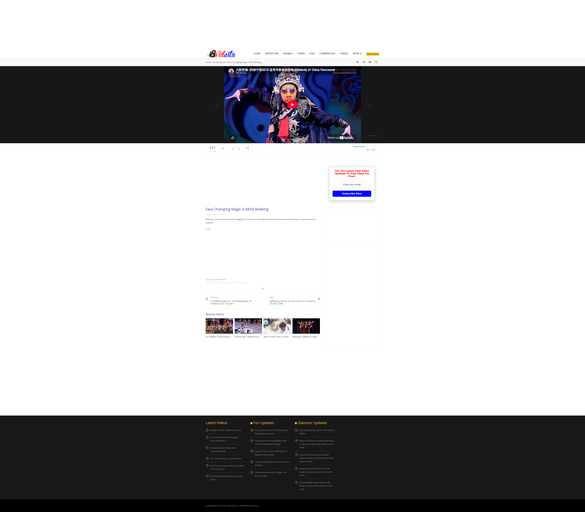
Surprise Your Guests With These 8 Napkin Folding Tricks (271, 453)
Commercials (327, 53)
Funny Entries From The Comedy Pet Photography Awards (271, 432)
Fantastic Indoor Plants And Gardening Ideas (222, 449)
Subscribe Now (352, 193)
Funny (301, 53)
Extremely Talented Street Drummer (254, 336)
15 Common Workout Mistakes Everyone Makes (224, 439)
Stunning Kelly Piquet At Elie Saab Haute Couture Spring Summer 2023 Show (315, 486)
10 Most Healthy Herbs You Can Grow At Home (272, 463)
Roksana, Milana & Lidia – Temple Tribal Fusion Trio (319, 336)
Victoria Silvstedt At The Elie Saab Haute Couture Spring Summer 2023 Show (315, 472)
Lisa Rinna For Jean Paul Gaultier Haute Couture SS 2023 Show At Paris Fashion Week (316, 458)
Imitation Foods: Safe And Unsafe (225, 430)
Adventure (272, 53)
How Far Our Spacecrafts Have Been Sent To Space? (227, 467)
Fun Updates (263, 422)
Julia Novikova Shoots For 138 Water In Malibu (317, 432)
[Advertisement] (292, 24)
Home (257, 53)
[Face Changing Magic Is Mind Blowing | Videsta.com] (221, 53)
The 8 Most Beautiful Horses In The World (226, 478)
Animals (288, 53)
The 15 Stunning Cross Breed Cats (225, 458)
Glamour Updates (312, 422)
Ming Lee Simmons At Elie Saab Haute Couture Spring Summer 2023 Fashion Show (316, 444)
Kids (312, 53)
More (356, 53)
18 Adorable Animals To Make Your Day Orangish (271, 474)
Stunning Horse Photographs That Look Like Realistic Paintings (270, 442)
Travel (344, 53)
